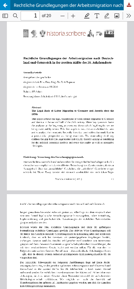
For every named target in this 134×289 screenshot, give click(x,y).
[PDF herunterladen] (129, 5)
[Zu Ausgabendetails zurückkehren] (5, 5)
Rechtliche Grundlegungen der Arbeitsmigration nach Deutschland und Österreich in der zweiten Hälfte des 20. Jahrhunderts (74, 5)
